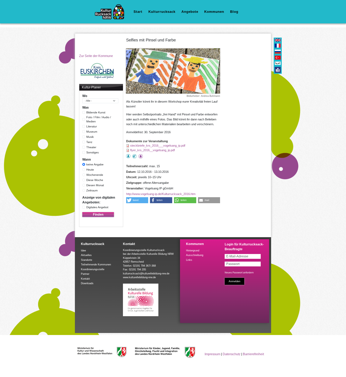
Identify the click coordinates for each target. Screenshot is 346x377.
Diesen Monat (95, 185)
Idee (83, 250)
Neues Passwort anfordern (239, 272)
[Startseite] (111, 11)
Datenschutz (231, 354)
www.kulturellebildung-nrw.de (139, 277)
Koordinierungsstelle (92, 269)
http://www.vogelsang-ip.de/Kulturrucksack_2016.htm (161, 194)
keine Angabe (95, 164)
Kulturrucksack (161, 12)
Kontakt (85, 278)
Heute (90, 169)
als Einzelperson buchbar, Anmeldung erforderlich (128, 156)
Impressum (212, 354)
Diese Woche (94, 180)
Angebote (189, 12)
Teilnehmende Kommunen (96, 264)
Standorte (86, 259)
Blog (234, 12)
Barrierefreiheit (253, 354)
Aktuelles (86, 255)
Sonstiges (92, 152)
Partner (85, 273)
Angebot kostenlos (134, 156)
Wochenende (94, 174)
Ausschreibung (194, 255)
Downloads (87, 283)
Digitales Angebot (97, 207)
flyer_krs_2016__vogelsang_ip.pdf (152, 150)
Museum (91, 131)
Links (189, 259)
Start (138, 12)
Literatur (91, 126)
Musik (90, 136)
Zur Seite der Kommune (96, 56)
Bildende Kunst (95, 112)
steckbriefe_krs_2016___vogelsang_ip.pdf (157, 145)
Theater (91, 147)
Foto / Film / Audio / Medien (98, 119)
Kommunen (214, 12)
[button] (137, 200)
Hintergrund (192, 250)
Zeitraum (92, 190)
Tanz (89, 142)
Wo (84, 96)
